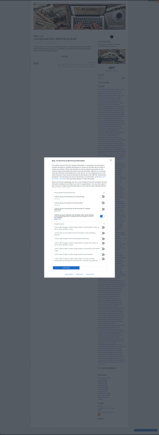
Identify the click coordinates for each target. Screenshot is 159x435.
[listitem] (79, 193)
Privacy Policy (90, 274)
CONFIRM (66, 268)
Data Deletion (69, 274)
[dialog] (79, 217)
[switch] (102, 196)
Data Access (79, 274)
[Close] (111, 161)
